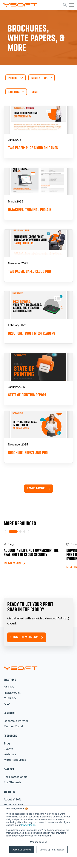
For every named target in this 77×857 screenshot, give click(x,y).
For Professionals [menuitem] (15, 777)
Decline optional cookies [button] (51, 849)
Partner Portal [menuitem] (13, 726)
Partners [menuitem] (9, 713)
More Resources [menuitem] (15, 759)
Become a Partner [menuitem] (16, 721)
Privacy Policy (28, 824)
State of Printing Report (27, 395)
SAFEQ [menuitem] (9, 687)
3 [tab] (24, 531)
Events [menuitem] (8, 749)
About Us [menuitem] (9, 792)
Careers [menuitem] (9, 769)
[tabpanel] (35, 554)
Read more (13, 563)
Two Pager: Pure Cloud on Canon (33, 148)
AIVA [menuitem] (7, 703)
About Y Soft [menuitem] (12, 799)
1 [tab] (13, 531)
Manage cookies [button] (38, 841)
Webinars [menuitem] (10, 754)
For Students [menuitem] (12, 782)
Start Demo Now (24, 637)
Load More (36, 488)
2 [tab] (20, 531)
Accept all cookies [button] (22, 849)
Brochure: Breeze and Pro (28, 452)
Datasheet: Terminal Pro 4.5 (29, 209)
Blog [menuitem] (7, 743)
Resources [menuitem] (10, 736)
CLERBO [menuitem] (10, 698)
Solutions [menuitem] (10, 680)
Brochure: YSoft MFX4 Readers (31, 333)
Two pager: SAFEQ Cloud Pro (29, 271)
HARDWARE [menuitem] (12, 693)
